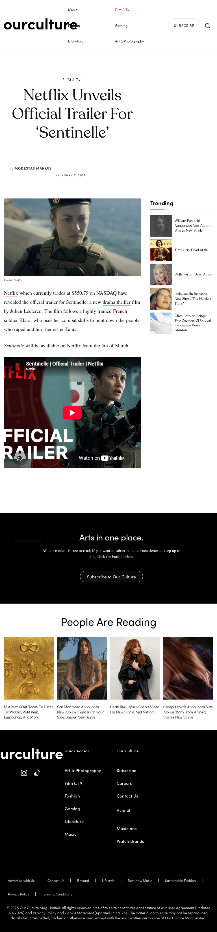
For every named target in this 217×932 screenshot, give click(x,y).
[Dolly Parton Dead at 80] (161, 274)
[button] (207, 25)
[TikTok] (36, 773)
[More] (115, 161)
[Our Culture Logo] (40, 24)
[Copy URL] (102, 161)
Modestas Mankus (33, 168)
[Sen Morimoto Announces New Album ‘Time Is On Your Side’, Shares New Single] (82, 668)
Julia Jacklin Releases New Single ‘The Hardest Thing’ (193, 298)
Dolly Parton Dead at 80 (193, 274)
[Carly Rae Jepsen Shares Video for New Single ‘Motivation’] (135, 668)
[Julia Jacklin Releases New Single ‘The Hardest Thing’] (161, 299)
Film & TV (71, 79)
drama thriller (117, 301)
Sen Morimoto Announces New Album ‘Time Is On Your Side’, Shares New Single (80, 712)
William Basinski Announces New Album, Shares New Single (193, 225)
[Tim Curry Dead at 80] (161, 250)
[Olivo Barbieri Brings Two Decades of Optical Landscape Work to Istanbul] (161, 323)
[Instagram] (24, 773)
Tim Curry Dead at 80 (191, 250)
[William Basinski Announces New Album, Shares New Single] (161, 226)
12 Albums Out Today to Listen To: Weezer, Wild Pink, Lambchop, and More (28, 712)
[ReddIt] (89, 161)
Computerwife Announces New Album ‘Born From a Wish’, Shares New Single (188, 712)
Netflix (11, 292)
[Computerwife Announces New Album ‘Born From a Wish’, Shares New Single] (188, 668)
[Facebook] (63, 161)
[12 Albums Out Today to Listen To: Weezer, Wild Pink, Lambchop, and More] (29, 668)
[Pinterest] (76, 161)
